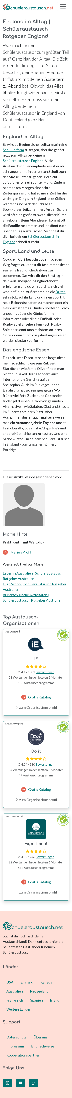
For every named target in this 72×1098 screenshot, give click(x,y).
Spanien (36, 1000)
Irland (54, 1000)
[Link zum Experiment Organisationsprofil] (36, 829)
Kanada (46, 982)
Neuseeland (39, 991)
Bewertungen (45, 672)
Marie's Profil (20, 552)
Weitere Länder (18, 1009)
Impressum (15, 1046)
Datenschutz (16, 1037)
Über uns (41, 1037)
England (27, 982)
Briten (61, 291)
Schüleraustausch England (23, 160)
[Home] (28, 6)
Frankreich (14, 1000)
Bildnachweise (42, 1046)
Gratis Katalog (39, 697)
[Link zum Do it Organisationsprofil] (36, 737)
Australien (14, 991)
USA (9, 982)
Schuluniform (13, 150)
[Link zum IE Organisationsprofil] (36, 644)
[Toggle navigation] (63, 6)
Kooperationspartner (23, 1055)
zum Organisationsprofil (38, 707)
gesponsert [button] (12, 631)
